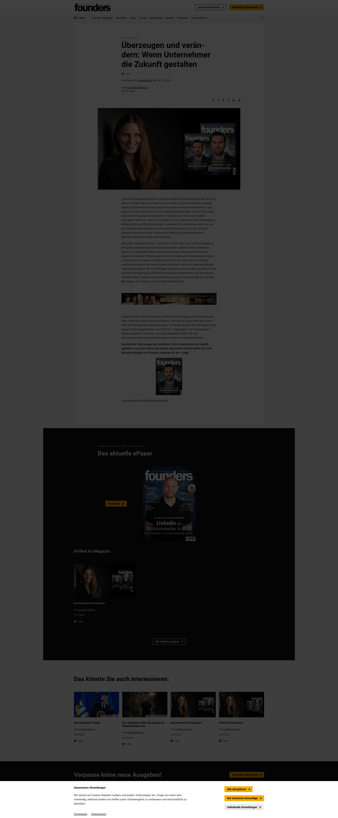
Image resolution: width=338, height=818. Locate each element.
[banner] (169, 409)
